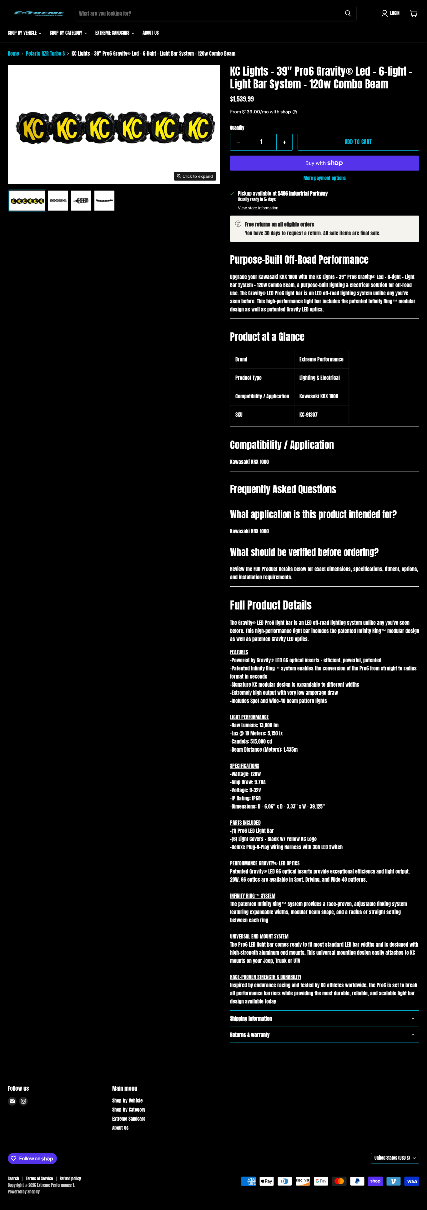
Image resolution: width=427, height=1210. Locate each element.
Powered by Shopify (24, 1192)
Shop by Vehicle (23, 32)
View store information (258, 208)
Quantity (237, 128)
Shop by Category (66, 32)
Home (13, 53)
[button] (391, 13)
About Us (151, 32)
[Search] (347, 13)
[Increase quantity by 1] (285, 142)
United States (392, 1158)
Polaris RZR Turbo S (45, 53)
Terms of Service (39, 1179)
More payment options (325, 178)
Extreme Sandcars (113, 32)
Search (13, 1179)
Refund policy (70, 1179)
